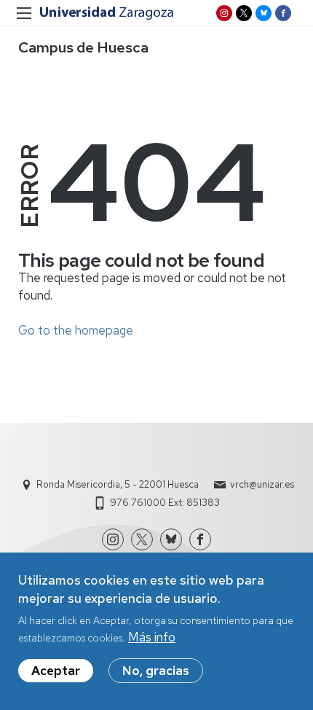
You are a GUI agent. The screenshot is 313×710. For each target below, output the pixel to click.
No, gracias (155, 671)
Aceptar (55, 671)
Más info (151, 637)
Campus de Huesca (83, 47)
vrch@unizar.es (262, 484)
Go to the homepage (75, 330)
